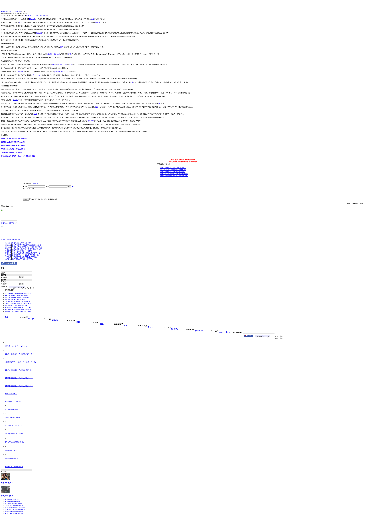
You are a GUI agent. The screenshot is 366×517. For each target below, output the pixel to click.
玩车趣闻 (8, 259)
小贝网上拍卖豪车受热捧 (9, 223)
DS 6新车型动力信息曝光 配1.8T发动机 (18, 307)
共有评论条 (44, 15)
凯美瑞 (55, 320)
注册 (73, 186)
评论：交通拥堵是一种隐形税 (22, 251)
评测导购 (8, 253)
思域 (125, 325)
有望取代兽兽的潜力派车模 (14, 513)
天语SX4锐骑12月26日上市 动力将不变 (18, 243)
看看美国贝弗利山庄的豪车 (14, 511)
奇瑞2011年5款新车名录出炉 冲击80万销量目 (27, 247)
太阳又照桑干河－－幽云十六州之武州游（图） (21, 362)
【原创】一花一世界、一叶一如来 (16, 346)
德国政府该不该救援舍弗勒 (14, 467)
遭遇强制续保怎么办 (11, 458)
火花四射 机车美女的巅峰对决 (15, 509)
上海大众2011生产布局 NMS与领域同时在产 (27, 249)
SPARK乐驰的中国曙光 (12, 417)
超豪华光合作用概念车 (12, 501)
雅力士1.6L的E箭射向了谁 (13, 425)
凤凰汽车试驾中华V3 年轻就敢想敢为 (17, 301)
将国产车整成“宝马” (12, 499)
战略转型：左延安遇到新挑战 (14, 442)
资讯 (11, 11)
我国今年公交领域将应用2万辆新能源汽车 (174, 174)
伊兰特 (31, 319)
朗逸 (102, 324)
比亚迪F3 (199, 331)
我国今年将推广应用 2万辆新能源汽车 (173, 168)
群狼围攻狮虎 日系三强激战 (14, 434)
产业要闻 (8, 249)
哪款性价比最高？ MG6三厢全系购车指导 (26, 253)
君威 (6, 317)
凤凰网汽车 (4, 11)
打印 (36, 15)
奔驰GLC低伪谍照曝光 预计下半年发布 (18, 303)
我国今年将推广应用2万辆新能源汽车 (172, 172)
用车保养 (8, 257)
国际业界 (8, 245)
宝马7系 (174, 329)
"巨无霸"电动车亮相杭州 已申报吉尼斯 (173, 170)
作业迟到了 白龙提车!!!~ (13, 401)
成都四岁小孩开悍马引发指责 (15, 507)
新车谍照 (8, 255)
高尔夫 (150, 327)
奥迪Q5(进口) (224, 332)
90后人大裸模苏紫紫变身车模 (11, 239)
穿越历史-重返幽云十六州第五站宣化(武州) (19, 378)
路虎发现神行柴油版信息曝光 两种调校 (18, 309)
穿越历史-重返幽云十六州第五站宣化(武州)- (19, 370)
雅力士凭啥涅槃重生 (11, 409)
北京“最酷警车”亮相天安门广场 (22, 259)
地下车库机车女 (7, 483)
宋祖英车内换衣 (7, 496)
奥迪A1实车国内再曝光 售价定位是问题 (25, 255)
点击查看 (35, 183)
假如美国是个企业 (11, 450)
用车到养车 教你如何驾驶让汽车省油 (24, 257)
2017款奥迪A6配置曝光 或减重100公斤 (17, 295)
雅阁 (78, 322)
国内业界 (18, 11)
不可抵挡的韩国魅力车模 (13, 503)
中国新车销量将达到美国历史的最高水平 (174, 176)
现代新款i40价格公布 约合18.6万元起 (17, 299)
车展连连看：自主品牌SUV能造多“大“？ (18, 305)
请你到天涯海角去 (11, 394)
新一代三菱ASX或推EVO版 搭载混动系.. (18, 311)
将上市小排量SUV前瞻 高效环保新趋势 (18, 293)
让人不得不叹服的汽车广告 (14, 505)
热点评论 (8, 251)
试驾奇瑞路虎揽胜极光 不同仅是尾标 (17, 297)
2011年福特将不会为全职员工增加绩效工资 (26, 245)
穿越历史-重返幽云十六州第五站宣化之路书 (19, 354)
